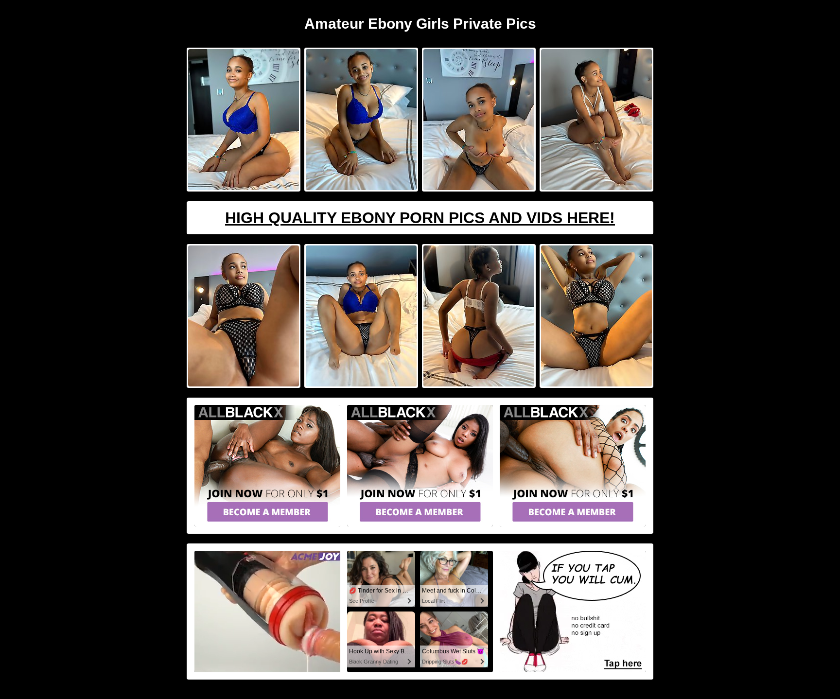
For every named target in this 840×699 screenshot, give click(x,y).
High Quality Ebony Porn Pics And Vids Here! (420, 218)
